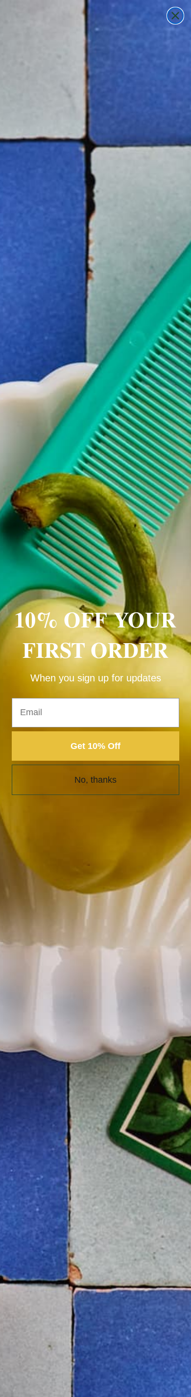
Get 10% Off (95, 746)
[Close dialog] (175, 16)
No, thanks (95, 780)
